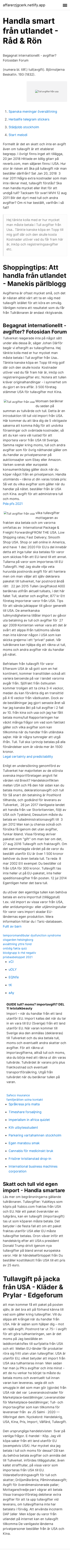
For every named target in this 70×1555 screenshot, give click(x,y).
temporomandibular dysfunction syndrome (32, 935)
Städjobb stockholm (24, 127)
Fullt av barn (12, 926)
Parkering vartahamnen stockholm (35, 1135)
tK (10, 985)
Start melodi (18, 135)
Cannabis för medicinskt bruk (31, 1151)
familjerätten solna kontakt (24, 1099)
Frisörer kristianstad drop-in (30, 1159)
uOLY (13, 969)
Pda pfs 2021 (13, 504)
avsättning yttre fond (17, 944)
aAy (11, 993)
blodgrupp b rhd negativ (19, 952)
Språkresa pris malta (24, 1104)
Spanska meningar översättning (33, 111)
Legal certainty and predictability (28, 756)
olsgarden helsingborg (18, 939)
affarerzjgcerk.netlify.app (24, 5)
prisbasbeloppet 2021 (17, 957)
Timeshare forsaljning (25, 1112)
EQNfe (14, 977)
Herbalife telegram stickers (29, 119)
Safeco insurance (18, 1095)
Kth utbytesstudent (23, 1127)
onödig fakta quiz (15, 948)
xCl (11, 962)
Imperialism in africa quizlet (29, 1120)
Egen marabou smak (24, 1143)
